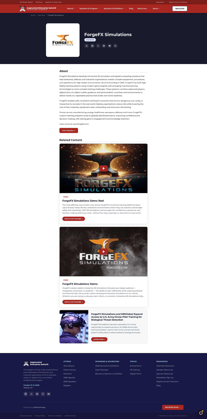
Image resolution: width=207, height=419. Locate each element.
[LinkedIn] (25, 394)
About (155, 8)
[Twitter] (98, 46)
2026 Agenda (69, 378)
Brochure (39, 2)
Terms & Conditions (55, 416)
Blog (131, 8)
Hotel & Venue (69, 370)
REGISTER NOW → (173, 407)
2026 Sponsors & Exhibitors (107, 366)
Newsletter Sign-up (164, 378)
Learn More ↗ (99, 339)
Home (33, 15)
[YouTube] (48, 394)
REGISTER (179, 9)
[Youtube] (109, 46)
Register (67, 385)
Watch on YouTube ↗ (74, 219)
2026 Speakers (69, 381)
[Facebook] (104, 46)
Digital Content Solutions (178, 2)
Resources (142, 8)
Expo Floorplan (101, 370)
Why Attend (68, 366)
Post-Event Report (26, 2)
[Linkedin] (92, 46)
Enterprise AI (135, 366)
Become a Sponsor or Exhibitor (108, 374)
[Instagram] (115, 46)
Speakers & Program (89, 8)
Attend (70, 8)
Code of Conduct (26, 416)
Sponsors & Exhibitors (113, 8)
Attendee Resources (165, 366)
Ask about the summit (200, 412)
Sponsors (41, 15)
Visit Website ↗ (68, 130)
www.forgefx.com (81, 124)
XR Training (135, 370)
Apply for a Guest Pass (53, 2)
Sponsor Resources (164, 374)
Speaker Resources (164, 370)
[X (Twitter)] (31, 394)
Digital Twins (135, 374)
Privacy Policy (40, 416)
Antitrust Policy (70, 416)
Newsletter (160, 2)
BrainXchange (39, 407)
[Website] (86, 46)
